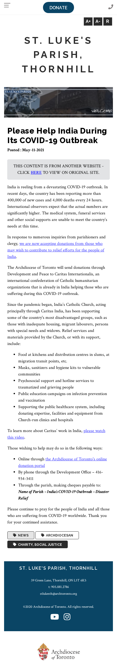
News (22, 535)
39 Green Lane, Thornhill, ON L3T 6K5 (58, 580)
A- (98, 21)
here (36, 172)
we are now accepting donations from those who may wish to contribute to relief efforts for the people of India (55, 250)
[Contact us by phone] (110, 7)
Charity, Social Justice (39, 544)
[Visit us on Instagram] (67, 617)
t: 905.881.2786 (58, 587)
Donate (58, 7)
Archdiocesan (58, 535)
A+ (88, 21)
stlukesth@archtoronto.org (58, 593)
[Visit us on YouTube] (54, 617)
